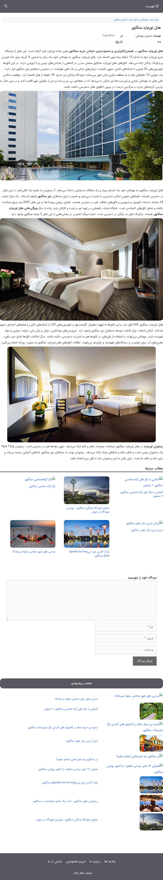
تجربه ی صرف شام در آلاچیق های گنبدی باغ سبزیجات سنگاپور (63, 727)
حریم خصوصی (75, 861)
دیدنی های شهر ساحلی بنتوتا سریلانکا (34, 551)
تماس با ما (55, 861)
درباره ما (95, 861)
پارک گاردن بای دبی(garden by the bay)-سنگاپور (89, 553)
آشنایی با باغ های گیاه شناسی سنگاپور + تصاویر (141, 494)
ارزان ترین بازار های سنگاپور (147, 530)
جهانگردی (143, 20)
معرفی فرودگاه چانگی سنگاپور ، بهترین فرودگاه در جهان (87, 510)
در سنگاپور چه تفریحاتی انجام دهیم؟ (77, 759)
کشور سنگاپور (120, 20)
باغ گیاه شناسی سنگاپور (42, 486)
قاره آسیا (132, 20)
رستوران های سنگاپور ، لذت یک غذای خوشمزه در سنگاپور (65, 801)
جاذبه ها (155, 20)
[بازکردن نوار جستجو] (6, 6)
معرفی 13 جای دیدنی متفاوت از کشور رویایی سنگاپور (68, 769)
